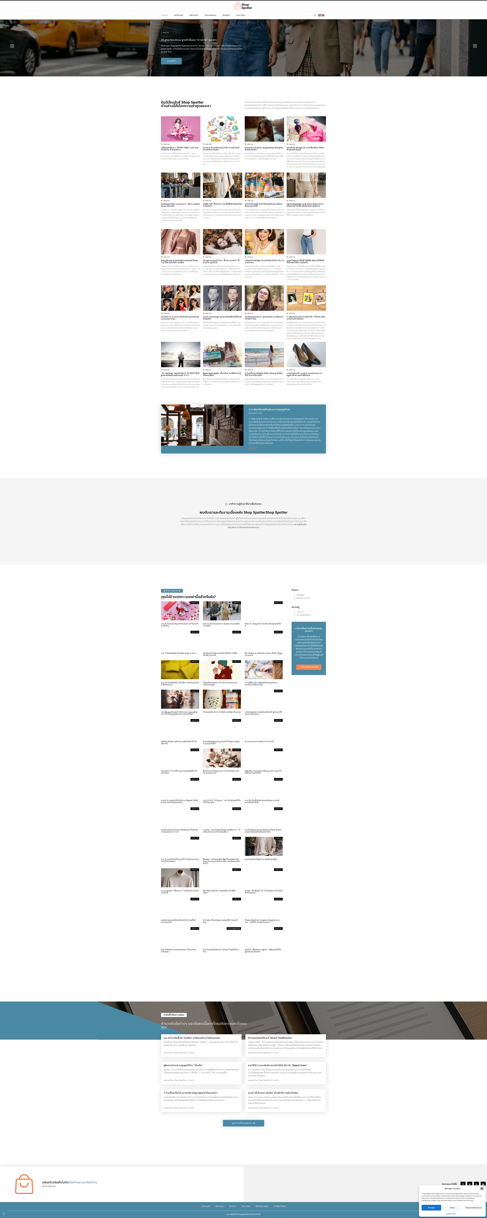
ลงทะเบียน (240, 15)
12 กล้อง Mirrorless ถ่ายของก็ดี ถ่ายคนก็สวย (220, 921)
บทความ (166, 31)
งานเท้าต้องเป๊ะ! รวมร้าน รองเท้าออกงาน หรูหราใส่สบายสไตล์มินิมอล (304, 374)
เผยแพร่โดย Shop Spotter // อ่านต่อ (179, 1053)
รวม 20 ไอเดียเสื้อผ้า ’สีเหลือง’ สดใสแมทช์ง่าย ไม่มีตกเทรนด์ (180, 683)
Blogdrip (301, 595)
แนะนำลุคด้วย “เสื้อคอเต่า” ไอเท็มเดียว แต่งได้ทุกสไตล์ (180, 892)
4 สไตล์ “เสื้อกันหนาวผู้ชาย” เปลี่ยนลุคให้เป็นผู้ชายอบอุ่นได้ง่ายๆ (263, 950)
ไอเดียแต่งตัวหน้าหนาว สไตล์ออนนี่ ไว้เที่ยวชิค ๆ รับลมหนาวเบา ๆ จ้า (179, 831)
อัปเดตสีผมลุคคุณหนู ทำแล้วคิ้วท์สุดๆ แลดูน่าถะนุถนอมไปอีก (221, 742)
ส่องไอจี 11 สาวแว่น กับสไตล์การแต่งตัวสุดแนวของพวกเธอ (180, 318)
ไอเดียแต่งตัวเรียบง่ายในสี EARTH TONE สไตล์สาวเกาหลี (220, 654)
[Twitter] (469, 1184)
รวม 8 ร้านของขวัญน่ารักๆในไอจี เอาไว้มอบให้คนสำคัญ (179, 625)
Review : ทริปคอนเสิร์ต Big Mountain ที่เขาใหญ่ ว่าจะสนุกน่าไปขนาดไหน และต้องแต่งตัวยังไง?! (221, 861)
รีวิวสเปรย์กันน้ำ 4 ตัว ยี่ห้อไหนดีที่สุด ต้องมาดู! (222, 712)
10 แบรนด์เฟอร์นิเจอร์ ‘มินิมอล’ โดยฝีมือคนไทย (221, 950)
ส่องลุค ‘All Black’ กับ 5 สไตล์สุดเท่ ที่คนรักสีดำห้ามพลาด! (263, 892)
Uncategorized (303, 615)
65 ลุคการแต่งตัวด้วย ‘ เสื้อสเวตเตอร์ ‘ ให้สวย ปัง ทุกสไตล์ (221, 261)
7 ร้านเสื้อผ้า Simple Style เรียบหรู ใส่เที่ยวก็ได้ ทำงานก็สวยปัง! (264, 374)
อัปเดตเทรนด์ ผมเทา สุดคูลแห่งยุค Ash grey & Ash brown (264, 149)
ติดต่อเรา (226, 15)
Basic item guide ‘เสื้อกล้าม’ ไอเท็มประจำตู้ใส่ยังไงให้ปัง (222, 374)
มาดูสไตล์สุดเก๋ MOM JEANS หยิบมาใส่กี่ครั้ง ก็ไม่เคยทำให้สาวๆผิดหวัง (306, 261)
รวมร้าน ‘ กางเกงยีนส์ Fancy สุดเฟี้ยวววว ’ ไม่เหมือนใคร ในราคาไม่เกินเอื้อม (221, 831)
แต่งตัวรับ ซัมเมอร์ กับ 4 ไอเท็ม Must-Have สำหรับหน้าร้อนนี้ (305, 149)
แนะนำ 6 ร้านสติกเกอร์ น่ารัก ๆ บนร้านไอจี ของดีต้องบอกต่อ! (221, 149)
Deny (452, 1207)
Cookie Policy (451, 1213)
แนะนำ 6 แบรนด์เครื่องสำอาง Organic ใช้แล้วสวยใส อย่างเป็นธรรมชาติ (179, 801)
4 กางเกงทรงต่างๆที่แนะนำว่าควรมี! (259, 741)
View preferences (473, 1207)
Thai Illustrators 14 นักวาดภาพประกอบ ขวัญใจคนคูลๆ (220, 683)
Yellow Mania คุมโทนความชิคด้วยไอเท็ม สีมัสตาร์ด (178, 742)
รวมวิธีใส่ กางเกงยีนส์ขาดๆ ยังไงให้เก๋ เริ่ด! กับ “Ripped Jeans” (277, 1065)
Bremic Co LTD (303, 598)
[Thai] (323, 15)
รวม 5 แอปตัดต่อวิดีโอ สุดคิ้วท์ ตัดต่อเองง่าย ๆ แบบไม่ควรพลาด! (180, 860)
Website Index (262, 1206)
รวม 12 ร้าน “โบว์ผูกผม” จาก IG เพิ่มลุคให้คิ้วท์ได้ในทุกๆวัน (221, 801)
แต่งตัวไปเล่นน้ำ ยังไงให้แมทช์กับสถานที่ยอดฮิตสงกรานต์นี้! (263, 205)
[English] (319, 15)
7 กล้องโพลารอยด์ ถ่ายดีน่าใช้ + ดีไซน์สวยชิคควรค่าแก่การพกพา (306, 318)
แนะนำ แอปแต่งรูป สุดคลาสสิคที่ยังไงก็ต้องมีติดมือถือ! (222, 318)
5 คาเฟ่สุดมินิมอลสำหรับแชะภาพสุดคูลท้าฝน (269, 409)
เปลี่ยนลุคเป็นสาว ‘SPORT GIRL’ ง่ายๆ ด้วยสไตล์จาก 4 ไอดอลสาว (179, 149)
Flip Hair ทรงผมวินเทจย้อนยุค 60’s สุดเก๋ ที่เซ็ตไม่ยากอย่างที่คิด (263, 772)
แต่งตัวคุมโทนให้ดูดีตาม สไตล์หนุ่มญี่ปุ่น (261, 859)
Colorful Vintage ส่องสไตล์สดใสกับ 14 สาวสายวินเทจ (264, 261)
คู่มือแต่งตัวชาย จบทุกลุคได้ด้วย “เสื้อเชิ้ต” (183, 1065)
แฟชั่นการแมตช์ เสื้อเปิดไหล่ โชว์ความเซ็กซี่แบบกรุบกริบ (178, 921)
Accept (431, 1207)
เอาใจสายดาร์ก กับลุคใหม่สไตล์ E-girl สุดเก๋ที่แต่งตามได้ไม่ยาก (263, 713)
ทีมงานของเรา (210, 15)
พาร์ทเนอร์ (178, 15)
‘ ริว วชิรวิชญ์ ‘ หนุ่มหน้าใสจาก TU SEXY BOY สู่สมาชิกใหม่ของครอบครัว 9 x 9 (180, 374)
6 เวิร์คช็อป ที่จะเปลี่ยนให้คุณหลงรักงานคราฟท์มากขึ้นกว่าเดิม (261, 683)
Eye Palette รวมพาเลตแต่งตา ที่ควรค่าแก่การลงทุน (178, 950)
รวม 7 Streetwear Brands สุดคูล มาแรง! (178, 653)
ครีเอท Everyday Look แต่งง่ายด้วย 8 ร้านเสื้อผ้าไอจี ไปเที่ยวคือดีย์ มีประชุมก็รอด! (305, 205)
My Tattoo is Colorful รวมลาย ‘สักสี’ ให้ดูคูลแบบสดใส (263, 654)
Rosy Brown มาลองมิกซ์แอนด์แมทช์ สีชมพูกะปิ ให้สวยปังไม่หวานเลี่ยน (179, 261)
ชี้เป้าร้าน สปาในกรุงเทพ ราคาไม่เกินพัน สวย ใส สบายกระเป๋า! (221, 772)
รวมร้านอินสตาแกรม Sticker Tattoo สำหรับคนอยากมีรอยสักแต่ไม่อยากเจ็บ (263, 831)
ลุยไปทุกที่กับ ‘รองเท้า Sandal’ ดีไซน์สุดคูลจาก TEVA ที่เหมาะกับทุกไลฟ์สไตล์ (196, 38)
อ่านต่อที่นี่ (253, 448)
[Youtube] (483, 1184)
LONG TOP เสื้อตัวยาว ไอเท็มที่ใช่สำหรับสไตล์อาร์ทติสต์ (222, 205)
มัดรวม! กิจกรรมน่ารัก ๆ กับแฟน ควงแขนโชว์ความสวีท (221, 625)
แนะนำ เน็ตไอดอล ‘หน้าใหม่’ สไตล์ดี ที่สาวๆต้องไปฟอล (273, 1093)
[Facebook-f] (463, 1184)
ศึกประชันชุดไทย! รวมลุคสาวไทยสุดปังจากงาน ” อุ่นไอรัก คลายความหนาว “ (262, 921)
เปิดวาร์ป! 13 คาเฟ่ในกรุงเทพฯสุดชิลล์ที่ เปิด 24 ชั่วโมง (179, 772)
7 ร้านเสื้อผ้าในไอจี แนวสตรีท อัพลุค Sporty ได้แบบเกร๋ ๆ (190, 1093)
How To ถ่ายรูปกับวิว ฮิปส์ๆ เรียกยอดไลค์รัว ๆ (263, 625)
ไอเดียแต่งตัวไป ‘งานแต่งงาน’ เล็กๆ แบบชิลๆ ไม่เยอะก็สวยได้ (180, 205)
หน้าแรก (164, 15)
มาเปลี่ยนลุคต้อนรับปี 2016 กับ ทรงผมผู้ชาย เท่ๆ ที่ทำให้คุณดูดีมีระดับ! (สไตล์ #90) (179, 713)
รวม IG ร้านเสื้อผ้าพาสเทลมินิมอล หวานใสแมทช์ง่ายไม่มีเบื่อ (262, 801)
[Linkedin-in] (476, 1184)
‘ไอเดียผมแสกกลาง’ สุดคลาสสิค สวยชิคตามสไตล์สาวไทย (264, 318)
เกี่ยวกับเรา (193, 15)
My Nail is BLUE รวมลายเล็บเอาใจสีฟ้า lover (219, 892)
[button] (482, 1188)
